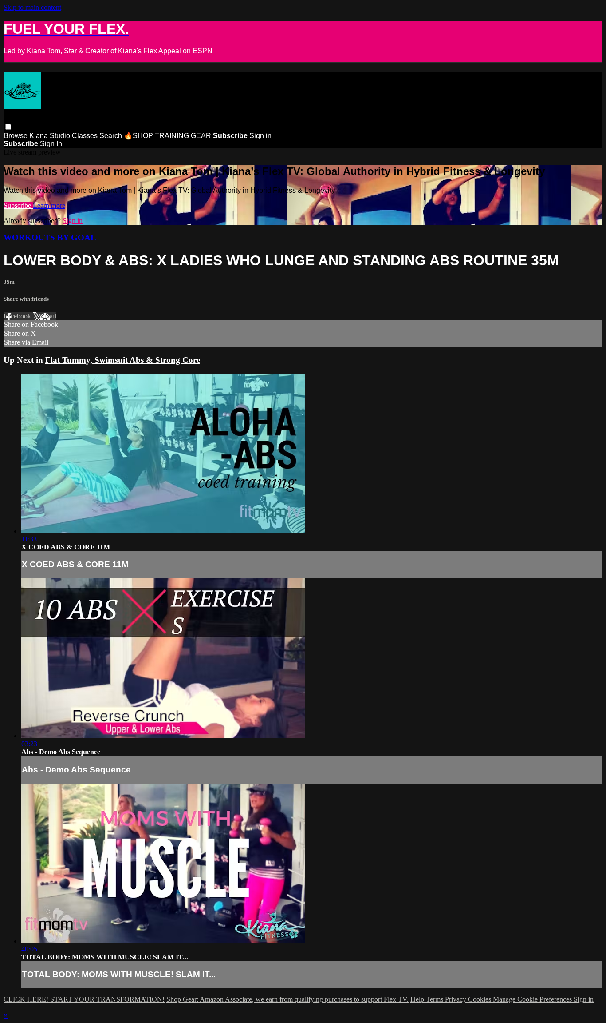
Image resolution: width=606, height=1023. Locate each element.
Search (111, 135)
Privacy (456, 999)
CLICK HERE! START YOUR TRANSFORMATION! (84, 999)
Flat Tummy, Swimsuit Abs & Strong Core (122, 360)
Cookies (480, 999)
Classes (85, 135)
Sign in (260, 135)
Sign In (51, 143)
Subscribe (18, 205)
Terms (435, 999)
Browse (16, 135)
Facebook (18, 316)
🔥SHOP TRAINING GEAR (167, 135)
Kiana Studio (50, 135)
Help (418, 999)
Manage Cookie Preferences (533, 999)
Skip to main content (32, 7)
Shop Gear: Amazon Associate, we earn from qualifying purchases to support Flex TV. (287, 999)
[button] (8, 127)
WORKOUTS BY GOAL (50, 237)
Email (48, 316)
